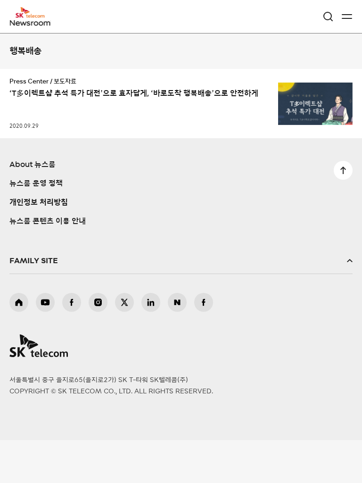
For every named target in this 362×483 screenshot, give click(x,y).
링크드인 (150, 302)
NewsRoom (30, 22)
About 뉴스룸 (32, 164)
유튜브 (45, 302)
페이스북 (71, 302)
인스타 (98, 302)
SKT (33, 16)
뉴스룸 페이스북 (203, 302)
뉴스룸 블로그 (177, 302)
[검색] (328, 16)
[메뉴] (347, 16)
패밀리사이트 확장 (181, 261)
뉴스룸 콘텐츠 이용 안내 (47, 221)
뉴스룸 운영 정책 (36, 183)
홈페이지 (18, 302)
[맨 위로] (343, 170)
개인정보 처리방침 (38, 202)
